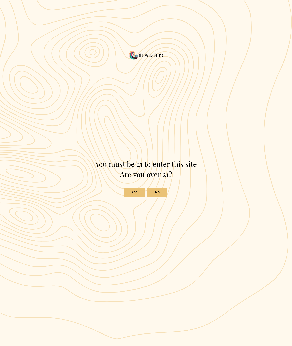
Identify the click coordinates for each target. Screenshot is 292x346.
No (157, 192)
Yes (135, 192)
